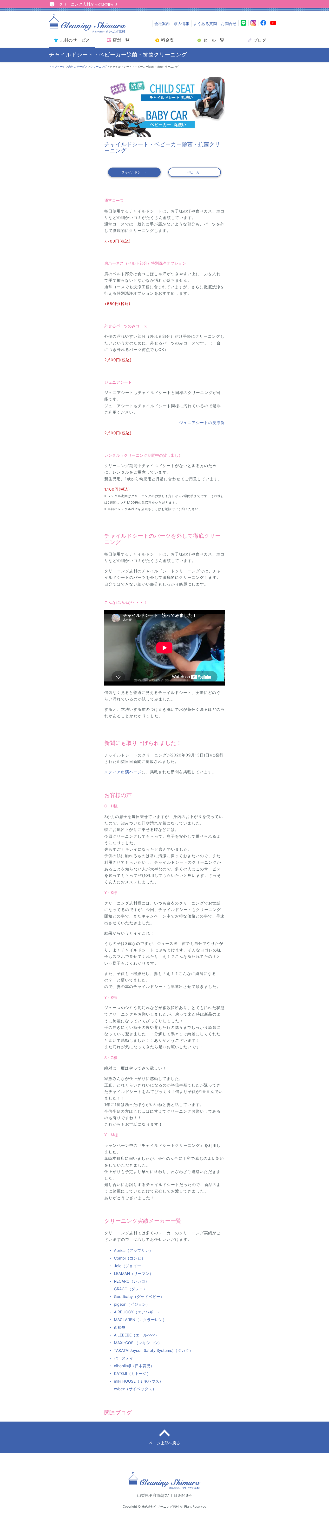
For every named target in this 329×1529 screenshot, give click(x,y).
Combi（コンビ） (129, 1258)
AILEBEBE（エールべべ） (136, 1335)
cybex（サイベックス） (135, 1388)
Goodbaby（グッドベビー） (139, 1296)
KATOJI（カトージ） (132, 1373)
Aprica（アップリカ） (133, 1250)
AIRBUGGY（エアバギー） (137, 1312)
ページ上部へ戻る (164, 1443)
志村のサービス (77, 66)
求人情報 (181, 23)
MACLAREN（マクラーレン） (140, 1319)
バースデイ (124, 1358)
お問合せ (229, 23)
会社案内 (162, 23)
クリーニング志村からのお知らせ (88, 4)
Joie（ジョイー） (129, 1265)
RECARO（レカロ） (131, 1281)
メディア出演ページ (123, 771)
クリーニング (98, 66)
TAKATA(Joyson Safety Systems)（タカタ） (153, 1350)
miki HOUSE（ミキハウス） (138, 1381)
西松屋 (119, 1327)
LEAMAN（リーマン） (133, 1273)
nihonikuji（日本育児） (134, 1365)
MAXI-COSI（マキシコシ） (138, 1342)
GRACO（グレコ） (130, 1288)
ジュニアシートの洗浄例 (202, 422)
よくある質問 (205, 23)
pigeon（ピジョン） (132, 1304)
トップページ (57, 66)
